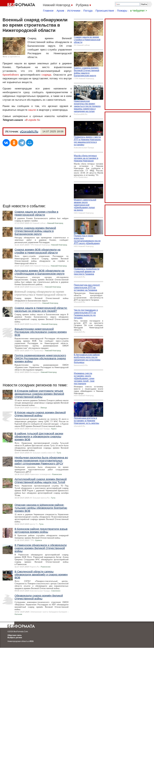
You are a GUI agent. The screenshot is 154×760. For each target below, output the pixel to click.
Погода (87, 10)
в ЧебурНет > (138, 10)
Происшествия (104, 10)
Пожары (122, 10)
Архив (60, 10)
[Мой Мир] (29, 142)
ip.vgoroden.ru (14, 57)
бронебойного (11, 74)
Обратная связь (15, 635)
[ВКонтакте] (6, 142)
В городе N (32, 120)
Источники (73, 10)
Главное (48, 10)
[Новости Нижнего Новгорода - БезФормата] (18, 4)
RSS (32, 641)
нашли (32, 109)
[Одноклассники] (14, 142)
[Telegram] (21, 142)
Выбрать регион (15, 638)
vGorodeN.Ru (29, 131)
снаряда (46, 74)
